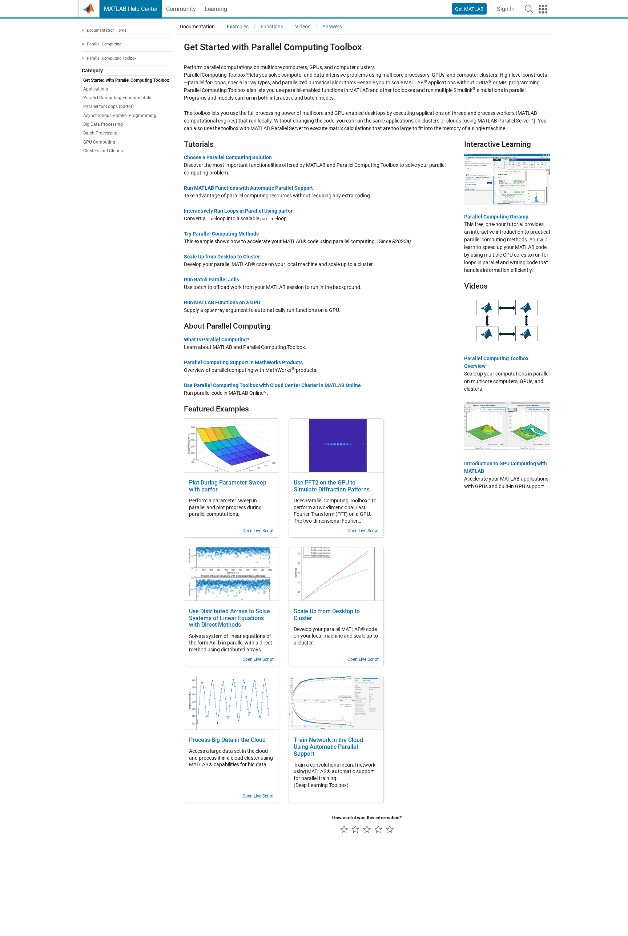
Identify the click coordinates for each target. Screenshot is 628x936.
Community (181, 8)
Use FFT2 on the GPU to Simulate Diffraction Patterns (332, 486)
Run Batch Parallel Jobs (211, 279)
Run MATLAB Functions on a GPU (222, 302)
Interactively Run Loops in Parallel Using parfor (238, 211)
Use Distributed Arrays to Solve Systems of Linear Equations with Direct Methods (229, 618)
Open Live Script (258, 530)
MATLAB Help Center (130, 8)
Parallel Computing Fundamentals (117, 98)
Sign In (506, 8)
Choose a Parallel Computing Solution (228, 157)
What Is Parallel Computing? (216, 339)
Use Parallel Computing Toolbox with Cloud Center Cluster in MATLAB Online (272, 385)
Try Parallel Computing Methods (221, 234)
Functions (272, 26)
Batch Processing (100, 133)
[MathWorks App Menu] (543, 9)
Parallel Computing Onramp (496, 217)
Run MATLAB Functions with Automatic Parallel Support (248, 188)
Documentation (197, 26)
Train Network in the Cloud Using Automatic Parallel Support (328, 747)
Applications (95, 89)
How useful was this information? (367, 817)
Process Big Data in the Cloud (227, 740)
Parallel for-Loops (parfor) (108, 106)
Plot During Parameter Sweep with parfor (227, 486)
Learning (216, 8)
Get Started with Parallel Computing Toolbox (126, 80)
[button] (529, 8)
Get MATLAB (469, 9)
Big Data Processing (103, 124)
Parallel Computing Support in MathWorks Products (243, 362)
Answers (332, 26)
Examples (238, 26)
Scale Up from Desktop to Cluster (222, 257)
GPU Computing (99, 142)
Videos (302, 26)
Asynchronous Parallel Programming (119, 115)
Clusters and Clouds (103, 151)
